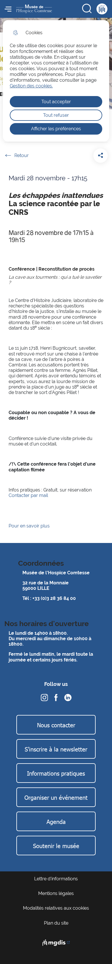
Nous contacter (56, 724)
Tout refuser (56, 115)
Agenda (56, 821)
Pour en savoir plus (30, 526)
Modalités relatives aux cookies (56, 908)
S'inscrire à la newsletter (56, 749)
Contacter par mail (28, 495)
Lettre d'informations (56, 878)
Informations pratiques (56, 773)
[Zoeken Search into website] (87, 9)
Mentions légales (56, 893)
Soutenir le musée (56, 845)
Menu (8, 9)
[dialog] (56, 80)
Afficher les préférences (56, 128)
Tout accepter (56, 101)
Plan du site (56, 923)
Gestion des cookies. (31, 86)
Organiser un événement (56, 797)
